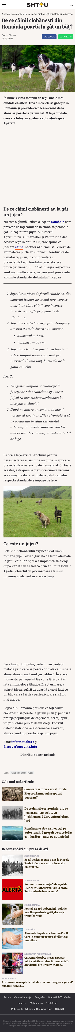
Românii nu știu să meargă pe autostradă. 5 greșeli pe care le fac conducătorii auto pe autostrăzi (48, 832)
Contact (59, 1008)
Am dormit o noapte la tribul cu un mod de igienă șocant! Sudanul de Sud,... (37, 984)
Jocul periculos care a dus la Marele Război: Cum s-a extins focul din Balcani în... (46, 863)
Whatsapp (66, 37)
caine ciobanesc (18, 772)
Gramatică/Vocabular (59, 997)
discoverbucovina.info (20, 746)
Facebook (49, 37)
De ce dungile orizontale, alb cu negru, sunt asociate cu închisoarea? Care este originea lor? (46, 814)
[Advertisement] (37, 166)
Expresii (22, 1003)
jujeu (30, 772)
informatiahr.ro (22, 742)
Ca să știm (17, 14)
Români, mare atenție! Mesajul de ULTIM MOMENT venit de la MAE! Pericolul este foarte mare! (46, 887)
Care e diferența (22, 997)
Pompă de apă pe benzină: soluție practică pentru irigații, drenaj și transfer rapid (45, 912)
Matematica (36, 1003)
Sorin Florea (9, 35)
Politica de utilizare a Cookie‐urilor (31, 1009)
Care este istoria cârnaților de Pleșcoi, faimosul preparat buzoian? (45, 793)
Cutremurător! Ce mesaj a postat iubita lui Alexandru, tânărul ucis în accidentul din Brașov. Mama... (46, 961)
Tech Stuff (52, 1003)
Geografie (40, 997)
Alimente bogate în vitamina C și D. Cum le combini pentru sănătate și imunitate (46, 936)
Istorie (7, 997)
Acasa (5, 14)
